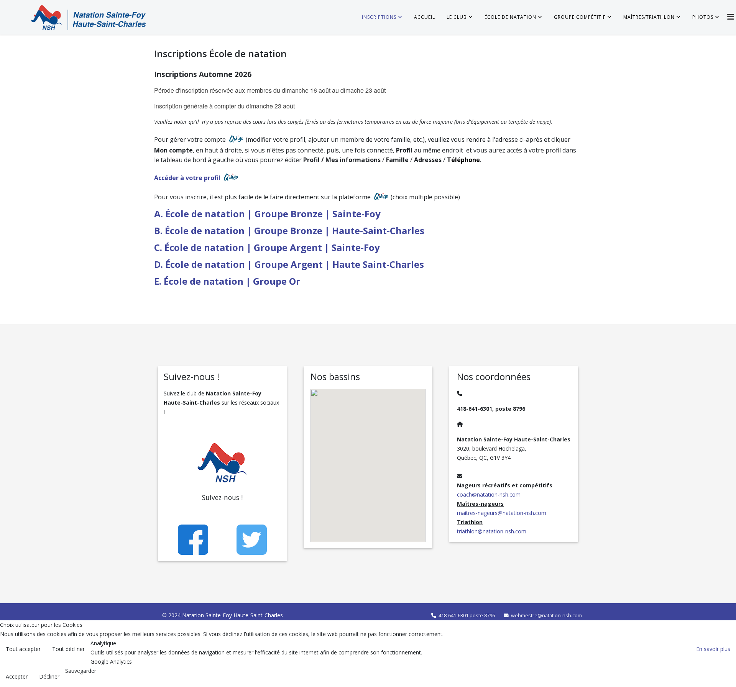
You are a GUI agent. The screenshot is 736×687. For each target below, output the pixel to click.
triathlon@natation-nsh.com (491, 531)
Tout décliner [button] (68, 649)
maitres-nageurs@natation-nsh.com (501, 512)
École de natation (510, 17)
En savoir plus (713, 649)
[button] (399, 495)
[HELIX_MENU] (730, 16)
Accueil (424, 17)
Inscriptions (379, 17)
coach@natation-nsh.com (489, 494)
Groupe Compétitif (580, 17)
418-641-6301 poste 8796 (467, 615)
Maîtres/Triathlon (649, 17)
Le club (457, 17)
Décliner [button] (49, 676)
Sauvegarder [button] (80, 670)
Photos (702, 17)
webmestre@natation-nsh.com (546, 615)
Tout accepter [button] (23, 649)
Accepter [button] (17, 676)
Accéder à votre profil (188, 178)
